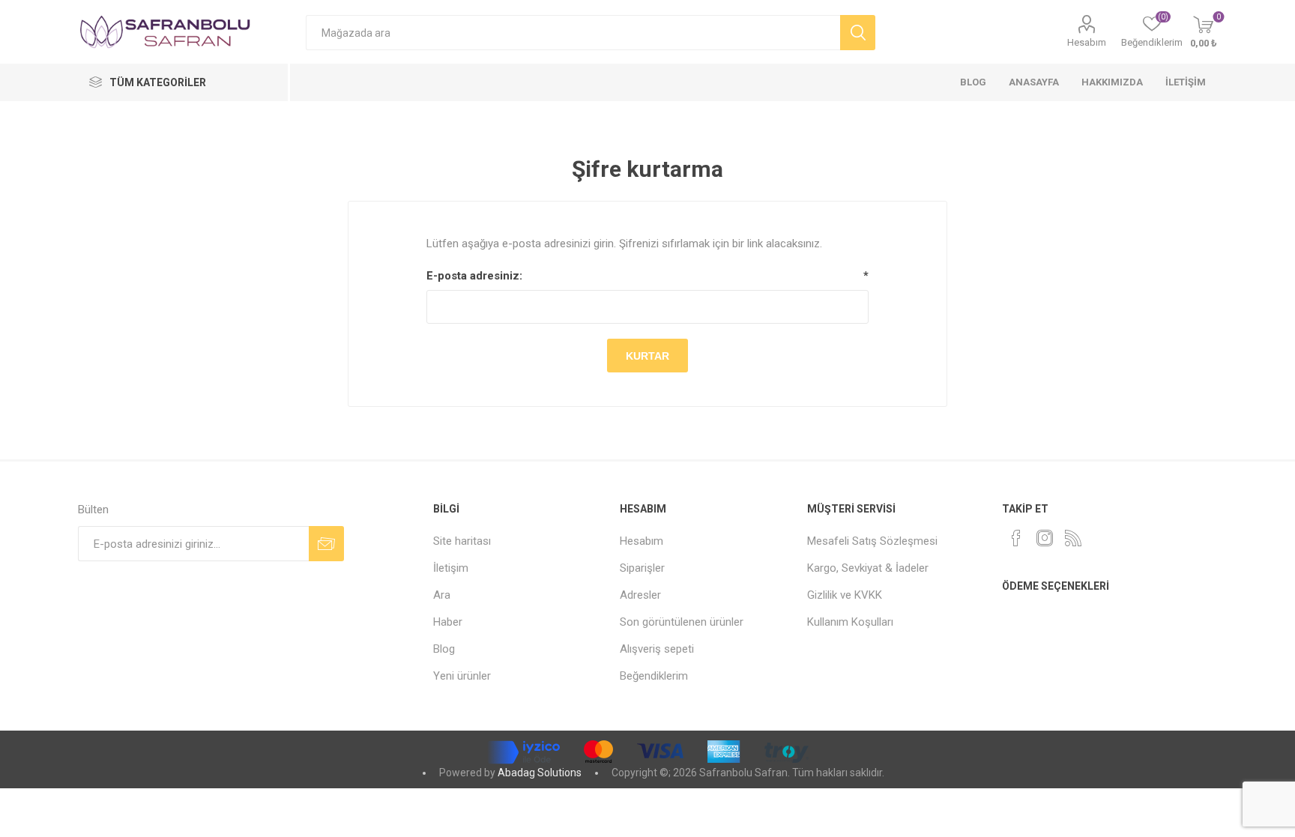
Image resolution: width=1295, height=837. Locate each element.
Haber (447, 622)
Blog (444, 649)
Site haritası (462, 541)
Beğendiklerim (654, 676)
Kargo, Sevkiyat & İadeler (868, 568)
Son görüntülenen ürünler (681, 622)
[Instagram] (1045, 538)
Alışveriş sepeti (657, 649)
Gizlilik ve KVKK (844, 595)
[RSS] (1073, 538)
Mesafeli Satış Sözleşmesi (872, 541)
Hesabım (1086, 42)
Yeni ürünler (462, 676)
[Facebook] (1016, 538)
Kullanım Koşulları (850, 622)
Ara (441, 595)
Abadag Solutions (540, 773)
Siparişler (642, 568)
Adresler (640, 595)
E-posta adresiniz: (474, 275)
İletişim (450, 568)
